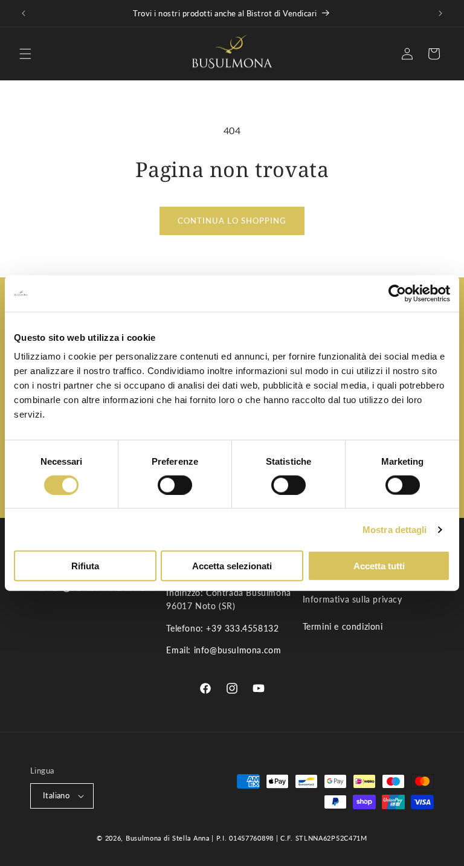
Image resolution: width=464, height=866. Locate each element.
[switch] (175, 484)
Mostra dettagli (394, 529)
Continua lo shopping (232, 220)
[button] (25, 53)
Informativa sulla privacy (352, 599)
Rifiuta (85, 566)
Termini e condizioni (343, 626)
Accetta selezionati (232, 566)
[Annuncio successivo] (440, 13)
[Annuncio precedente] (23, 13)
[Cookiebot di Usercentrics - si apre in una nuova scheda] (397, 293)
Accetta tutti (379, 566)
